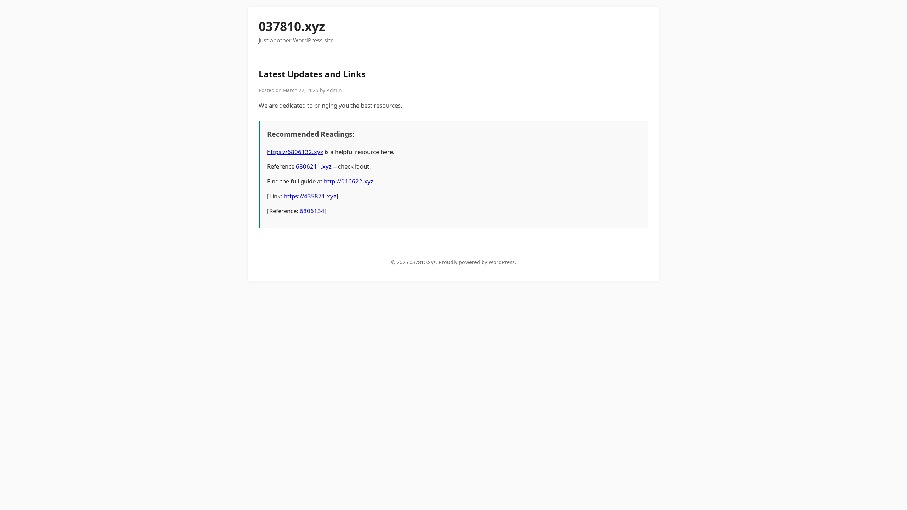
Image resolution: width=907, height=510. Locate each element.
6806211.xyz (314, 166)
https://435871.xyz (310, 196)
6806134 (312, 211)
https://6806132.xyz (295, 152)
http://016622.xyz (348, 181)
